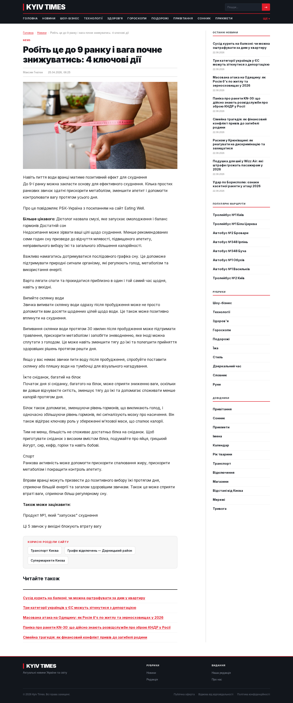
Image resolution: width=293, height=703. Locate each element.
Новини (48, 18)
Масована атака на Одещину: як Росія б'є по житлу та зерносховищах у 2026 (93, 617)
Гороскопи (137, 18)
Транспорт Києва (45, 550)
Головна (30, 18)
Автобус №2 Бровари (230, 233)
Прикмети (224, 18)
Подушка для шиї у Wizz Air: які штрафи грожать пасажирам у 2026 (238, 165)
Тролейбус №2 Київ (229, 278)
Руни (217, 384)
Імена (217, 436)
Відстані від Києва (228, 490)
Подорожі (160, 18)
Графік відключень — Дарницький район (100, 550)
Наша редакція (221, 673)
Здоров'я (115, 18)
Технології (93, 18)
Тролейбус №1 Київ (228, 215)
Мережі (219, 499)
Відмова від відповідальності (215, 694)
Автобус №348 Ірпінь (230, 242)
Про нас (217, 679)
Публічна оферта (184, 694)
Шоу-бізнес (69, 18)
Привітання (183, 18)
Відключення (223, 472)
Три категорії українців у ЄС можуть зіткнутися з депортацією (79, 607)
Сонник (204, 18)
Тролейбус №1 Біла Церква (235, 224)
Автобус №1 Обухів (229, 260)
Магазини (220, 481)
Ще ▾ (266, 18)
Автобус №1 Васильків (231, 269)
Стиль (218, 357)
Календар (221, 445)
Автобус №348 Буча (229, 251)
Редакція (152, 679)
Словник (220, 375)
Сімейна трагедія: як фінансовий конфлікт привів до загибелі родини (85, 637)
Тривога (220, 508)
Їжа (215, 348)
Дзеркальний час (227, 366)
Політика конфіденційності (253, 694)
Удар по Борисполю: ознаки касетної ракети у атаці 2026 (237, 184)
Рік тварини (222, 454)
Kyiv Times (45, 7)
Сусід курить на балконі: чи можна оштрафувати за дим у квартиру (84, 598)
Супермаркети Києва (48, 560)
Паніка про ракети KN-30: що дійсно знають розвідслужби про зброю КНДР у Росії (97, 627)
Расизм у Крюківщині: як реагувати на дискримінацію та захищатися (239, 144)
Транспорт (222, 463)
